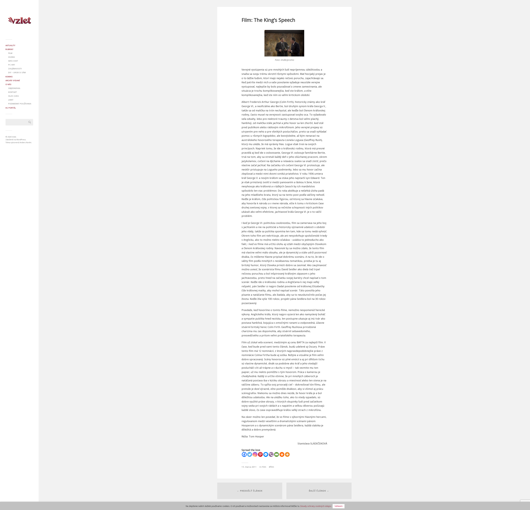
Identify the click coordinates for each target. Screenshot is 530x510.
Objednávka (14, 88)
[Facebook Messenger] (265, 454)
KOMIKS (9, 76)
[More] (287, 454)
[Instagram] (255, 454)
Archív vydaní (13, 80)
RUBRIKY (9, 49)
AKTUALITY (10, 45)
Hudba (11, 57)
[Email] (276, 454)
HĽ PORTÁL (11, 108)
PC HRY (11, 64)
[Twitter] (249, 454)
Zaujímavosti (15, 68)
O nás (8, 84)
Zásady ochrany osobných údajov (315, 506)
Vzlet (14, 137)
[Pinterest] (260, 454)
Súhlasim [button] (339, 506)
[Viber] (271, 454)
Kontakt (12, 92)
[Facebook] (244, 454)
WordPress (21, 139)
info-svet (13, 61)
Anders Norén (25, 142)
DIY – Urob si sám (17, 72)
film (272, 466)
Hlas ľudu (13, 96)
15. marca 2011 (249, 466)
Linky (10, 100)
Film (10, 53)
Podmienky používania (19, 103)
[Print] (281, 454)
